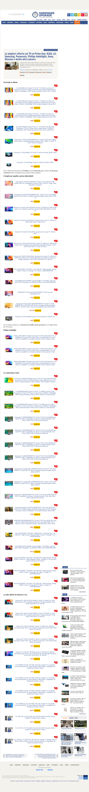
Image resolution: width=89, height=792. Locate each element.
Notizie (64, 594)
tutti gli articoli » (82, 591)
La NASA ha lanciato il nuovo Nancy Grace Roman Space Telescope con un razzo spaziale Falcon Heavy (74, 600)
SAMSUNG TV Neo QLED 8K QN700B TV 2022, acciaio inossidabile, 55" (35, 293)
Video (76, 718)
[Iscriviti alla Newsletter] (75, 14)
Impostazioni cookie (74, 780)
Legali (17, 780)
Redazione (48, 780)
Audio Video (49, 69)
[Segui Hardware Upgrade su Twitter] (72, 14)
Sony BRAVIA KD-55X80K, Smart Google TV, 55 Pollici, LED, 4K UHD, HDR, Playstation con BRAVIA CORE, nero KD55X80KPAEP (35, 281)
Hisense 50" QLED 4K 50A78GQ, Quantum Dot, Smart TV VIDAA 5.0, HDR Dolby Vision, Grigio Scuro (35, 221)
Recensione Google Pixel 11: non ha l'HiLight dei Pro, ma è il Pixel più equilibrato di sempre (77, 580)
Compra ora (36, 94)
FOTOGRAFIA (31, 22)
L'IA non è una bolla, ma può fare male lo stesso (77, 692)
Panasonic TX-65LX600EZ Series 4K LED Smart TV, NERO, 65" (35, 316)
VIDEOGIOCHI (23, 22)
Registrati (85, 12)
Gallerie (71, 718)
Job (68, 780)
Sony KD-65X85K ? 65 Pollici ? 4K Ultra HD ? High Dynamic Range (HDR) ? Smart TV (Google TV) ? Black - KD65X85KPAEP (35, 270)
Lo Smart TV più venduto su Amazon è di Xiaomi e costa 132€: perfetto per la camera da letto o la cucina (78, 678)
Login (81, 12)
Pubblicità (38, 780)
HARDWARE (10, 22)
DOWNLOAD (41, 765)
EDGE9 (45, 22)
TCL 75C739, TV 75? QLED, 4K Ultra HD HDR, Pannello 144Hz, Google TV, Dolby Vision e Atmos (35, 728)
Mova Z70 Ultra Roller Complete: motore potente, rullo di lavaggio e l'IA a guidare (77, 572)
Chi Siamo (12, 780)
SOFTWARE (39, 22)
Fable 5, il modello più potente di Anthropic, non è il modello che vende (78, 661)
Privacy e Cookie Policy (25, 780)
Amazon (73, 20)
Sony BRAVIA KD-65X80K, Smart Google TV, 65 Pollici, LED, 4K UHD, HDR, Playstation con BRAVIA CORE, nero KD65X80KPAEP (35, 547)
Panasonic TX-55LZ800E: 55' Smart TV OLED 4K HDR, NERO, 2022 (35, 152)
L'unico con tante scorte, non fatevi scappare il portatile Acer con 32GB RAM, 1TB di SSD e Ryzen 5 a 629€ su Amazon (74, 627)
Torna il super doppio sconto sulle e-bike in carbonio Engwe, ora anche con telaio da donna (78, 636)
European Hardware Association (80, 777)
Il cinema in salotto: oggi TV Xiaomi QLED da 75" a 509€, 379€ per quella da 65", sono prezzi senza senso (74, 701)
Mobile (50, 770)
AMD (45, 20)
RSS (61, 780)
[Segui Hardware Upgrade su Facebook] (68, 14)
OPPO (63, 20)
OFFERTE (77, 22)
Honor (53, 20)
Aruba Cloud (39, 20)
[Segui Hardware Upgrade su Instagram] (86, 14)
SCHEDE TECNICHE (82, 20)
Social (64, 780)
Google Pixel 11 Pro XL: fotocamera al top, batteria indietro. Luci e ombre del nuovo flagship (77, 588)
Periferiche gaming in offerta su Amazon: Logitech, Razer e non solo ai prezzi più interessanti (78, 685)
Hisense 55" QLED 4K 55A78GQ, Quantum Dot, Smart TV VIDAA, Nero (35, 232)
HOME (4, 22)
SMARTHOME (59, 22)
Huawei (59, 20)
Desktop (39, 770)
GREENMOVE (51, 22)
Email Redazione (56, 780)
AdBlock (43, 780)
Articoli (65, 567)
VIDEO (61, 765)
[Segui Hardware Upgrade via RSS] (79, 14)
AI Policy (33, 780)
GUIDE (71, 22)
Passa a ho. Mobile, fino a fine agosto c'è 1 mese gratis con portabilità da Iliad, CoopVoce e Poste (77, 709)
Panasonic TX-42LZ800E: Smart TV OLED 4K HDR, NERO (35, 162)
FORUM (67, 22)
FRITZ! (68, 20)
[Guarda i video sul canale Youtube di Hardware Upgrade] (82, 14)
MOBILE (17, 22)
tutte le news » (83, 713)
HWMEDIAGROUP (75, 765)
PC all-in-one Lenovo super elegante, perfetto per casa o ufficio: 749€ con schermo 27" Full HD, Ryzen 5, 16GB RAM (74, 669)
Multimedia (65, 718)
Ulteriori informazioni (60, 776)
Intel (49, 20)
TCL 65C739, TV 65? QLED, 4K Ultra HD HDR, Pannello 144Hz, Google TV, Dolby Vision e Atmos (35, 717)
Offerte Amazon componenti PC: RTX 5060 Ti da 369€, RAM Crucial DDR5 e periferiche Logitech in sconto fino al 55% (74, 644)
